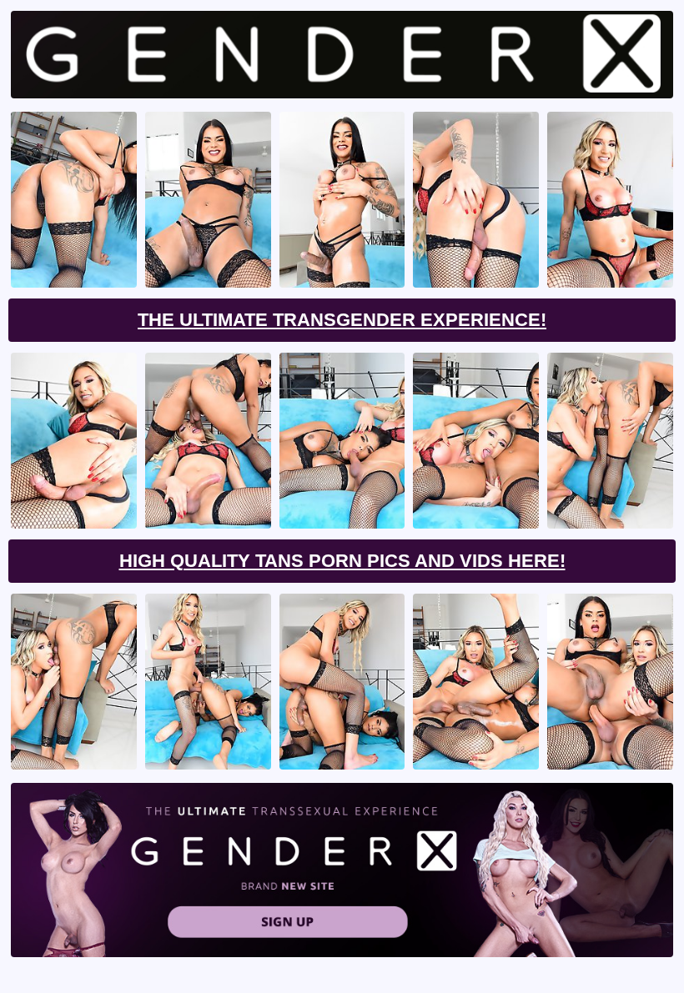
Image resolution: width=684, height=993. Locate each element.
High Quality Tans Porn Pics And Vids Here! (342, 560)
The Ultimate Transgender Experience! (342, 319)
